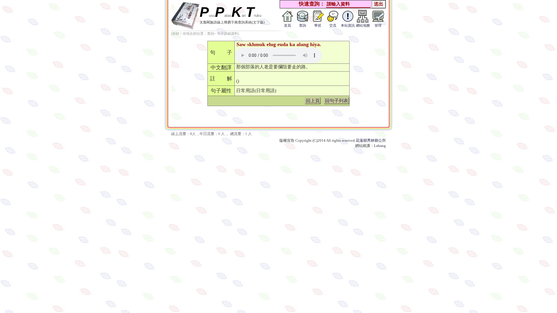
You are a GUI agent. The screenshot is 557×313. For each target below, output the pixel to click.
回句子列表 (336, 100)
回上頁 (313, 100)
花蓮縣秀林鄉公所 (371, 140)
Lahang (380, 145)
